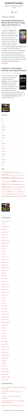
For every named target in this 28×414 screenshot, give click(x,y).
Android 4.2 (4, 181)
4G (2, 172)
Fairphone (4, 127)
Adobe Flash (15, 172)
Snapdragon (10, 194)
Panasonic (4, 148)
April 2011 (4, 303)
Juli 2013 (4, 248)
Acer (3, 118)
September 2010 (6, 322)
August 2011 (5, 295)
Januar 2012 (4, 281)
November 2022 (5, 226)
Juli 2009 (4, 360)
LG (2, 140)
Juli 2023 (4, 224)
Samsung (4, 151)
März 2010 (4, 338)
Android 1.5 (11, 175)
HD (24, 184)
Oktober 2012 (5, 265)
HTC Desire (12, 43)
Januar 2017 (4, 232)
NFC (9, 191)
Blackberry (18, 181)
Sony (3, 157)
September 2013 (6, 243)
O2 (17, 191)
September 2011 (6, 292)
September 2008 (6, 377)
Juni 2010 (4, 330)
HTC (15, 27)
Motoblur (6, 189)
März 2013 (4, 256)
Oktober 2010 (5, 319)
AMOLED (5, 175)
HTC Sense (19, 187)
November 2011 (5, 287)
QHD (24, 191)
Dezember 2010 (5, 314)
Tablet (3, 196)
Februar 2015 (5, 235)
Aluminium (20, 172)
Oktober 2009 (5, 352)
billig (14, 181)
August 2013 (5, 246)
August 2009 (5, 358)
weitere (3, 162)
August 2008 (5, 379)
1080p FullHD (8, 172)
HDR (7, 187)
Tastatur (7, 196)
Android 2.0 (22, 175)
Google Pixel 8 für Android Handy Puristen (12, 405)
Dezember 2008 (5, 371)
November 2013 (5, 240)
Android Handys (14, 3)
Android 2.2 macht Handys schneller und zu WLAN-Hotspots (14, 69)
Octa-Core (20, 191)
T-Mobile (4, 159)
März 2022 (4, 229)
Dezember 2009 (5, 347)
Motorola (4, 143)
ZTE (2, 165)
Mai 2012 (4, 273)
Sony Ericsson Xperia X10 (19, 194)
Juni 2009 (4, 363)
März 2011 (4, 306)
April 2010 (4, 336)
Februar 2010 (5, 341)
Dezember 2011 (5, 284)
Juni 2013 (4, 251)
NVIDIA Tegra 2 (14, 191)
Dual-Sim (11, 184)
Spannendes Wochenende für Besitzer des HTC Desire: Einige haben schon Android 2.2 (13, 22)
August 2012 (5, 270)
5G (3, 172)
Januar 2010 (4, 344)
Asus (3, 121)
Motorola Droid (10, 189)
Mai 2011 (4, 300)
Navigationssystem (5, 191)
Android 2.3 (7, 178)
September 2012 (6, 267)
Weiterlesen (5, 63)
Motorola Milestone (18, 189)
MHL (3, 189)
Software (19, 73)
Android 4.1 (23, 178)
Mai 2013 (4, 254)
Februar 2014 (5, 237)
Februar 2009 (5, 368)
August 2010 (5, 325)
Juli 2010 (4, 327)
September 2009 (6, 355)
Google (15, 73)
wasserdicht (18, 196)
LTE (23, 187)
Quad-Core (4, 194)
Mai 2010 (4, 333)
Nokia (3, 146)
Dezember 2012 (5, 262)
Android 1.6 (17, 175)
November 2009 (5, 349)
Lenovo (3, 137)
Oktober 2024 (5, 221)
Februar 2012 (5, 278)
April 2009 (4, 366)
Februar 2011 (5, 308)
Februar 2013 (5, 259)
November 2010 (5, 317)
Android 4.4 (9, 181)
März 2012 (4, 276)
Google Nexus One (18, 184)
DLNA (23, 181)
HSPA (9, 187)
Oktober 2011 (5, 289)
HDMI (4, 187)
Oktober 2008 (5, 374)
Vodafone (12, 196)
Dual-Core (5, 184)
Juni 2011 (4, 297)
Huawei (3, 135)
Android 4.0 (16, 178)
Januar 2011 (4, 311)
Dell (2, 124)
